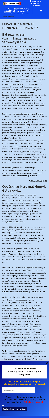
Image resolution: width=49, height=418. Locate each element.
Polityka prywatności (33, 402)
